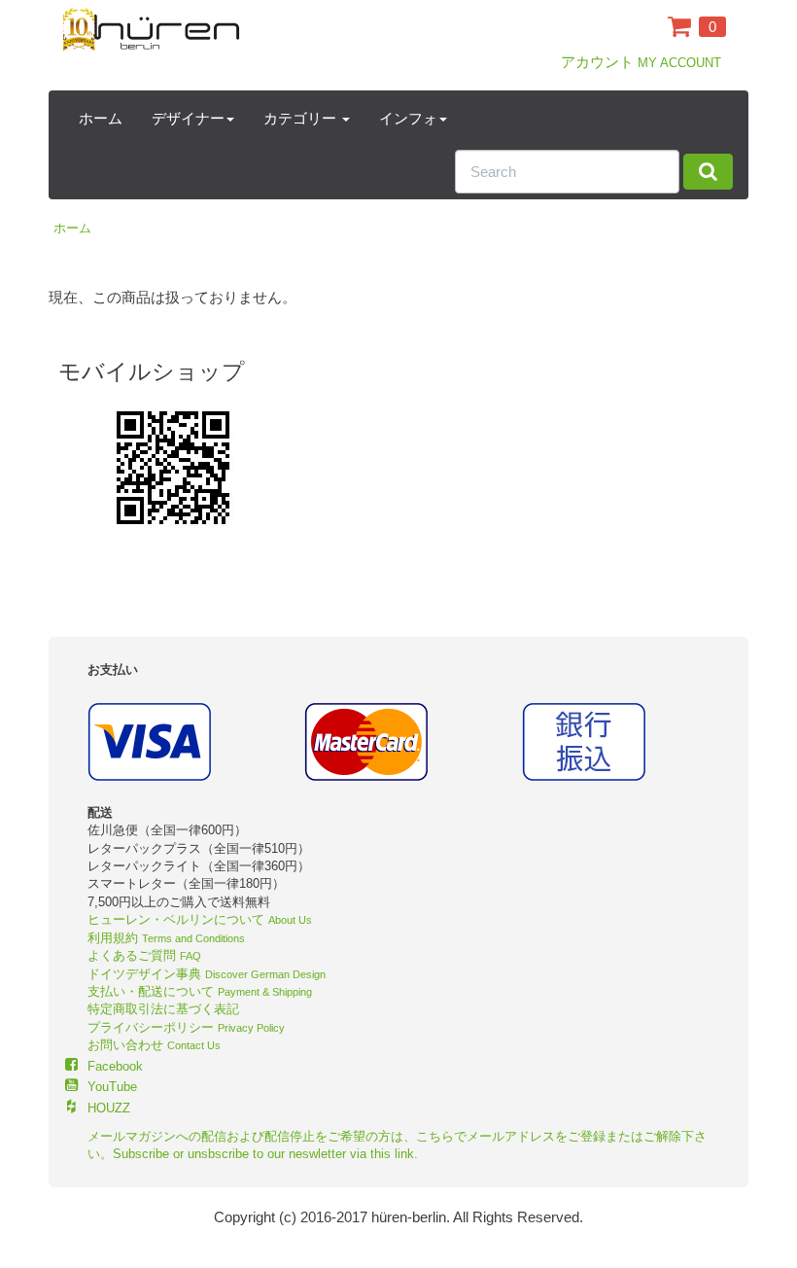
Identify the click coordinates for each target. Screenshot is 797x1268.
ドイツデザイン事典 (206, 974)
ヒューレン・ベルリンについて (199, 919)
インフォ (408, 118)
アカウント (641, 61)
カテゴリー (301, 118)
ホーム (100, 118)
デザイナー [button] (188, 118)
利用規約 (166, 938)
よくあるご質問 (144, 955)
